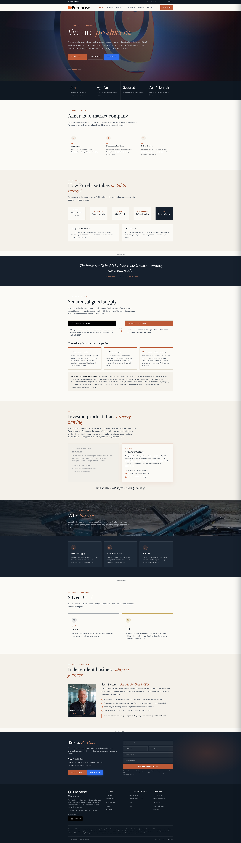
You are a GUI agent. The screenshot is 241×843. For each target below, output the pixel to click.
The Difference (80, 57)
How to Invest (115, 57)
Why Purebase (110, 802)
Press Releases (158, 806)
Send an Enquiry (77, 772)
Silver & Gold (99, 57)
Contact (150, 7)
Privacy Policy (160, 839)
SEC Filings (157, 802)
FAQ (131, 806)
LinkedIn (170, 1)
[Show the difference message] (79, 69)
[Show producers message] (74, 69)
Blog (131, 802)
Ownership (109, 810)
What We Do (110, 795)
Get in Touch (167, 7)
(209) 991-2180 (74, 2)
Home (101, 7)
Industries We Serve (136, 799)
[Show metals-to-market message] (69, 69)
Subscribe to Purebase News (148, 766)
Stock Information (159, 799)
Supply (108, 806)
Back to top (121, 255)
